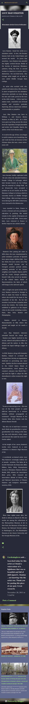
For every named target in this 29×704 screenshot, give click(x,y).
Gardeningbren (13, 557)
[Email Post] (3, 543)
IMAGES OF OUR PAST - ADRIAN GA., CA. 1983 (13, 656)
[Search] (27, 2)
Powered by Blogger (15, 701)
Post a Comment (9, 600)
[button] (3, 20)
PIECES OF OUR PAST (11, 2)
